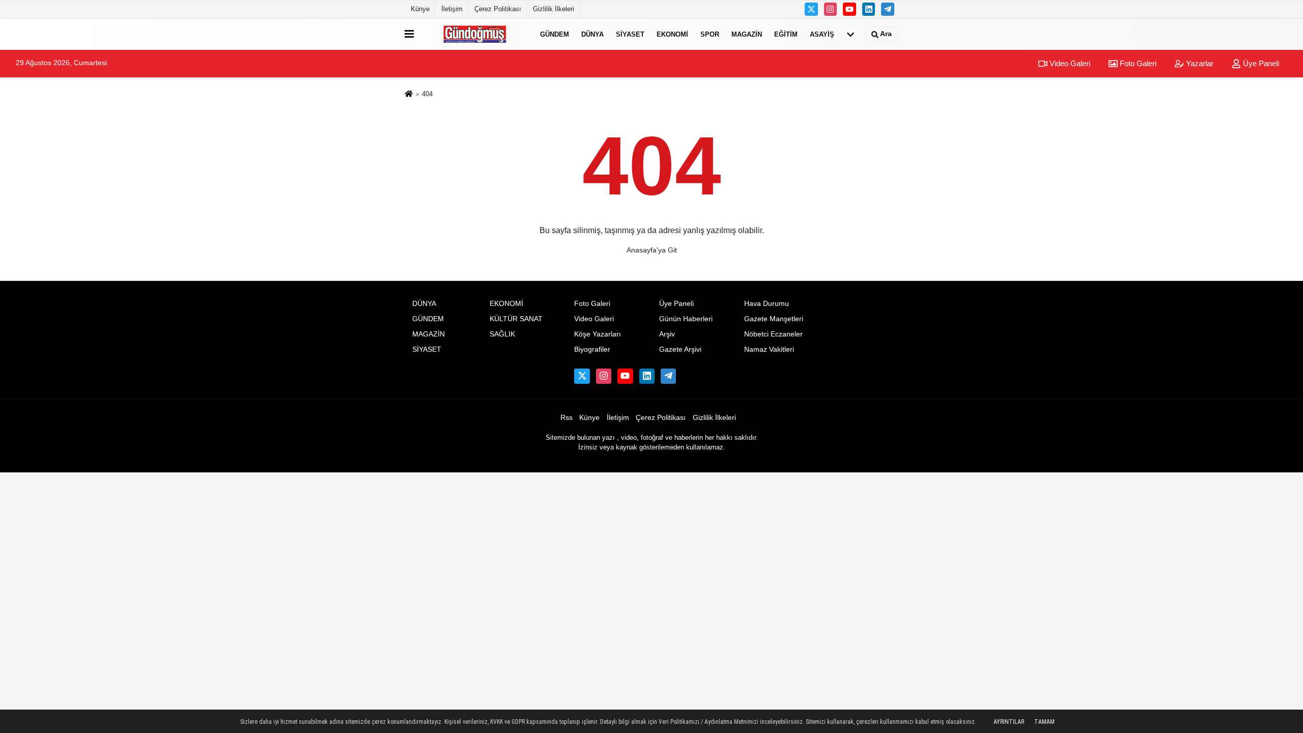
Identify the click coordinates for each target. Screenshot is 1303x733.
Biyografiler (592, 349)
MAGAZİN (746, 34)
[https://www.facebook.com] (849, 9)
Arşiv (667, 334)
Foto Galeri (1137, 63)
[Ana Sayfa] (409, 94)
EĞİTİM (786, 34)
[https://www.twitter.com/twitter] (811, 9)
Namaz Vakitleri (769, 349)
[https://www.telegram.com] (887, 9)
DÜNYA (592, 34)
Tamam (1044, 721)
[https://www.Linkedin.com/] (868, 9)
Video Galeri (1068, 63)
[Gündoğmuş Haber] (475, 34)
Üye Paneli (1260, 63)
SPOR (709, 34)
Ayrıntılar (1009, 721)
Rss (566, 417)
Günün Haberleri (686, 319)
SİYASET (630, 34)
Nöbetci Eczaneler (773, 334)
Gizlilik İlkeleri (553, 9)
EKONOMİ (672, 34)
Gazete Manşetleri (773, 319)
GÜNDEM (554, 34)
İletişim (452, 9)
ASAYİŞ (822, 34)
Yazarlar (1198, 63)
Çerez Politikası (497, 9)
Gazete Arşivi (680, 349)
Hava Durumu (766, 303)
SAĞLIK (502, 334)
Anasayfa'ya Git (652, 250)
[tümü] (850, 34)
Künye (420, 9)
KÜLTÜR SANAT (516, 319)
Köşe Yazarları (597, 334)
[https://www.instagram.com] (830, 9)
